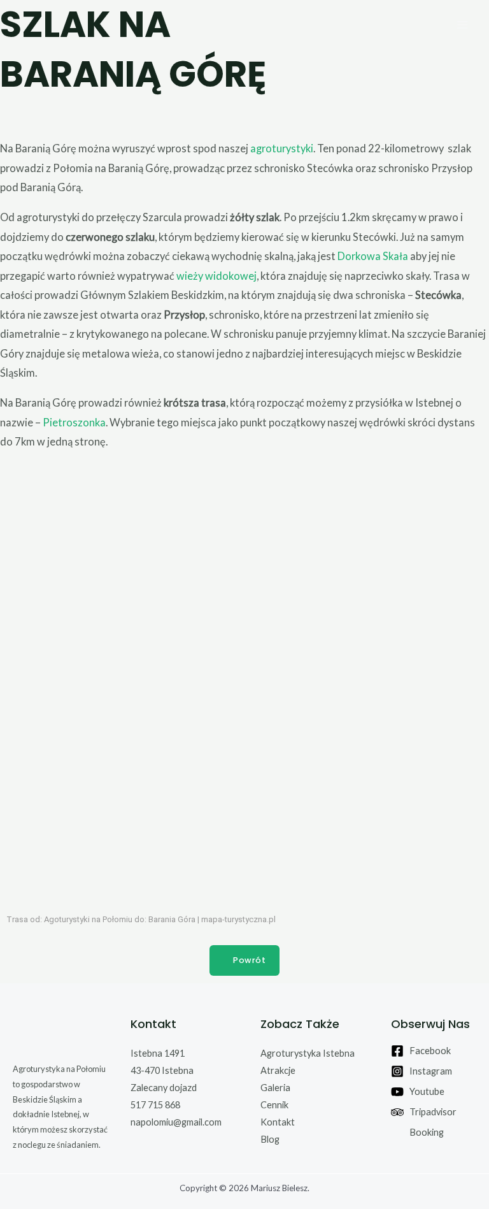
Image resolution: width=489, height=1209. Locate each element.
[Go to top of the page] (62, 1034)
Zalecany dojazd (164, 1087)
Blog (270, 1139)
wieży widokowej (216, 276)
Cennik (274, 1104)
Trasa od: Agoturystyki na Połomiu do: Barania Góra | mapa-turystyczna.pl (141, 919)
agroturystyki (281, 148)
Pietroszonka (74, 422)
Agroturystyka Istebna (307, 1053)
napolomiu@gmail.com (176, 1122)
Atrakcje (277, 1070)
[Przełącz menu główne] (462, 24)
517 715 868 (155, 1104)
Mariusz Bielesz (279, 1188)
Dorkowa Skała (372, 256)
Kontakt (277, 1122)
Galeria (275, 1087)
